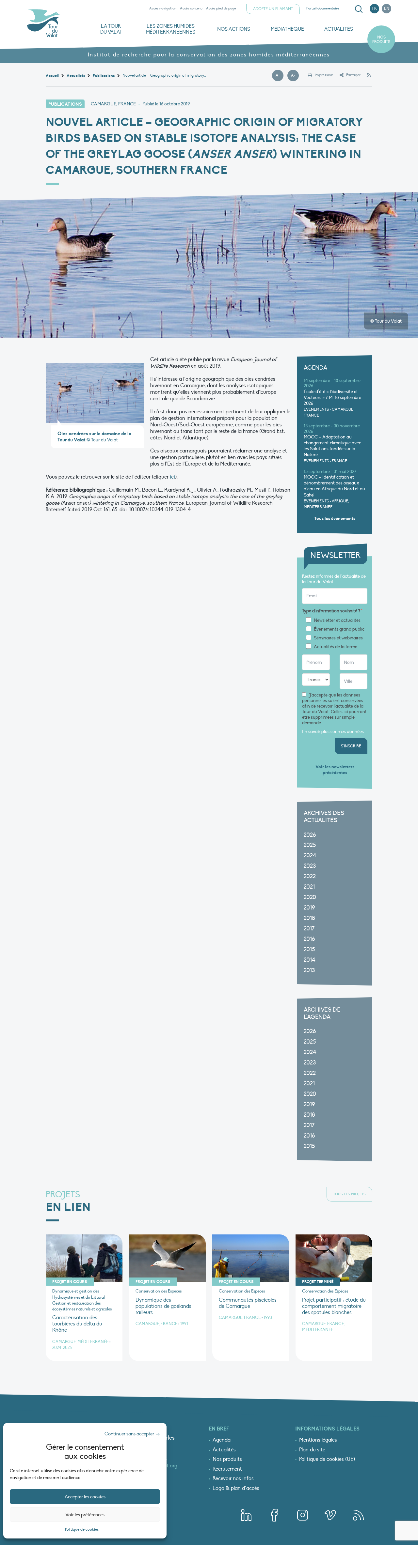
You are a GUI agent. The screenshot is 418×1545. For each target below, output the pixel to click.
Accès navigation (162, 8)
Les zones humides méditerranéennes (170, 29)
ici (172, 477)
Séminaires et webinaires (338, 638)
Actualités (338, 29)
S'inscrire (351, 746)
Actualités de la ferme (335, 647)
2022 (310, 876)
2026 (310, 835)
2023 (310, 866)
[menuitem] (358, 9)
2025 (310, 845)
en (386, 8)
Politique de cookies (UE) (327, 1459)
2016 (309, 939)
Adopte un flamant (273, 9)
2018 (309, 918)
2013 (309, 970)
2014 (309, 959)
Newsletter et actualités (337, 620)
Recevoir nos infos (233, 1479)
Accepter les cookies (85, 1497)
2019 (309, 907)
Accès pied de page (221, 8)
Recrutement (227, 1469)
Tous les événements (334, 518)
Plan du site (312, 1450)
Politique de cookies (82, 1529)
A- (279, 75)
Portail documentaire (322, 8)
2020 (310, 897)
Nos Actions (233, 29)
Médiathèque (287, 29)
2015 (309, 949)
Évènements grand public (339, 629)
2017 (309, 928)
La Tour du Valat (111, 29)
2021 (309, 886)
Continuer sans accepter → (132, 1434)
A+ (295, 75)
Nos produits (381, 39)
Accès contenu (191, 8)
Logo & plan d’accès (236, 1488)
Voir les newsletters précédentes (334, 769)
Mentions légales (318, 1440)
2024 (310, 855)
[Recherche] (358, 9)
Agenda (222, 1440)
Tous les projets (349, 1194)
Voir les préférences (84, 1515)
